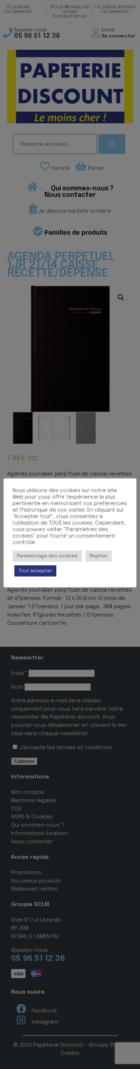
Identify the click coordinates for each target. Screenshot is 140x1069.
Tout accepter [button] (35, 571)
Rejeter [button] (98, 556)
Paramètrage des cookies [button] (47, 556)
